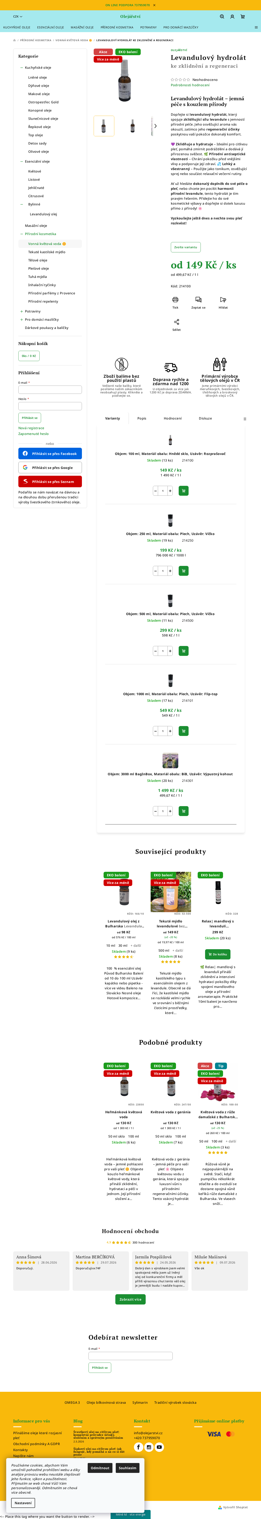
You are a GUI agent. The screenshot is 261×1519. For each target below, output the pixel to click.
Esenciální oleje (37, 161)
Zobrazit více (130, 1299)
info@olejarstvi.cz (148, 1433)
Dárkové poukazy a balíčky (46, 327)
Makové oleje (39, 94)
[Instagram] (149, 1447)
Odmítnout (100, 1468)
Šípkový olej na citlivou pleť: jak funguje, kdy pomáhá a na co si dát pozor (99, 1451)
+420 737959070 (147, 1438)
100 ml (133, 1136)
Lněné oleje (37, 77)
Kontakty (20, 1450)
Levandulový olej (43, 214)
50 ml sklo (116, 1136)
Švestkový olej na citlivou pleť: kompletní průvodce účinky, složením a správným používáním (98, 1434)
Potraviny (33, 311)
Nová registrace (31, 428)
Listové (34, 179)
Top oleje (35, 135)
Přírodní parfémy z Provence (51, 293)
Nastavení (23, 1503)
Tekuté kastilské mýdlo (47, 252)
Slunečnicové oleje (43, 118)
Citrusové (36, 196)
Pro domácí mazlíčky (42, 319)
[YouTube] (159, 1447)
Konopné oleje (40, 110)
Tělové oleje (37, 260)
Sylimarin (140, 1402)
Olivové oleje (38, 151)
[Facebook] (138, 1447)
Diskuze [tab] (205, 418)
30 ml (122, 945)
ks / (29, 356)
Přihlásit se (30, 418)
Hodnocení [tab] (173, 418)
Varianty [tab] (112, 418)
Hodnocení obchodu (130, 1231)
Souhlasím (127, 1468)
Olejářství (179, 50)
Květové (34, 171)
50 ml (203, 1141)
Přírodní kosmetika (40, 234)
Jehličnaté (36, 187)
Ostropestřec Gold (43, 102)
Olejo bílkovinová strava (106, 1402)
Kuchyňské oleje (38, 67)
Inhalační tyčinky (42, 285)
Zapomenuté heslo (33, 433)
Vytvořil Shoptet (235, 1507)
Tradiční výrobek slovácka (175, 1402)
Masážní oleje (36, 225)
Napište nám (23, 1456)
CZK (16, 16)
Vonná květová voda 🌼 (47, 243)
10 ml (110, 945)
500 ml (163, 950)
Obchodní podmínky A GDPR (36, 1444)
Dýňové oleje (38, 85)
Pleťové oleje (38, 268)
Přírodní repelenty (43, 301)
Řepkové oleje (39, 127)
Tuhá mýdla (37, 276)
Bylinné (34, 204)
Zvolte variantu (185, 247)
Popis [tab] (141, 418)
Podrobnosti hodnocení (190, 85)
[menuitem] (17, 27)
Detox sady (37, 143)
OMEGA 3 (72, 1402)
